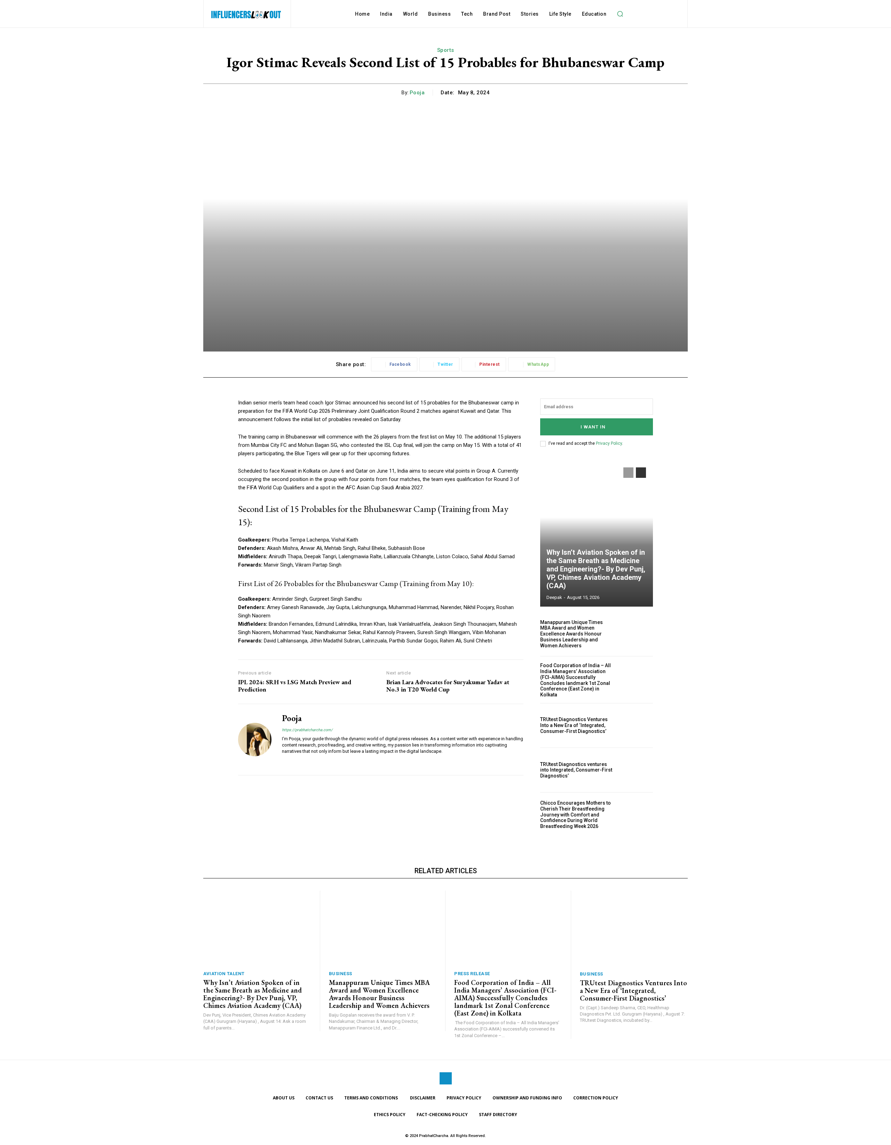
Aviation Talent (224, 973)
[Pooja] (254, 739)
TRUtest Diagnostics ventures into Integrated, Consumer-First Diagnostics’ (576, 770)
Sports (445, 50)
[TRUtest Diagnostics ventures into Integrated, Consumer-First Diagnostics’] (636, 770)
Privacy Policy (609, 443)
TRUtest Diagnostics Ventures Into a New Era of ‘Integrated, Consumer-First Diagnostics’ (574, 725)
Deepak (554, 597)
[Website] (284, 762)
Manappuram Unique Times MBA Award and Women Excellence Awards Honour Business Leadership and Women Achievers (571, 633)
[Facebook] (446, 1078)
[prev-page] (628, 472)
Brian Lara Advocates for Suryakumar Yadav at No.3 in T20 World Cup (447, 685)
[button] (619, 14)
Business (340, 973)
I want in (593, 426)
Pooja (417, 92)
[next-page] (641, 472)
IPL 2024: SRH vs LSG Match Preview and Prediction (294, 685)
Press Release (472, 973)
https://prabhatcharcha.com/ (307, 730)
